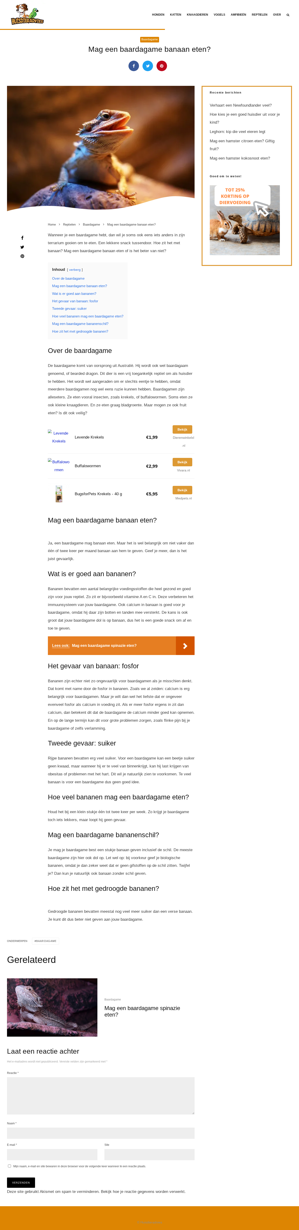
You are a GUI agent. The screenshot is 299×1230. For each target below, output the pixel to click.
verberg (75, 270)
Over (277, 14)
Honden (158, 14)
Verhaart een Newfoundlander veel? (241, 105)
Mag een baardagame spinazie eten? (142, 1011)
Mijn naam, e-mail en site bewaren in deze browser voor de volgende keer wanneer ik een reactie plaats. (79, 1166)
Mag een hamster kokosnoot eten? (240, 158)
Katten (175, 14)
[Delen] (133, 66)
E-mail (12, 1144)
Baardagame (149, 39)
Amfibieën (238, 14)
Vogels (219, 14)
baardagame (46, 941)
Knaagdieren (197, 14)
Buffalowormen (88, 466)
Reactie (13, 1073)
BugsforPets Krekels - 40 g (98, 494)
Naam (12, 1123)
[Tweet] (147, 66)
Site (106, 1144)
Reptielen (259, 14)
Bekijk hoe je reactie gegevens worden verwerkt (143, 1191)
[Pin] (162, 66)
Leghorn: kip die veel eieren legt (237, 131)
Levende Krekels (89, 437)
